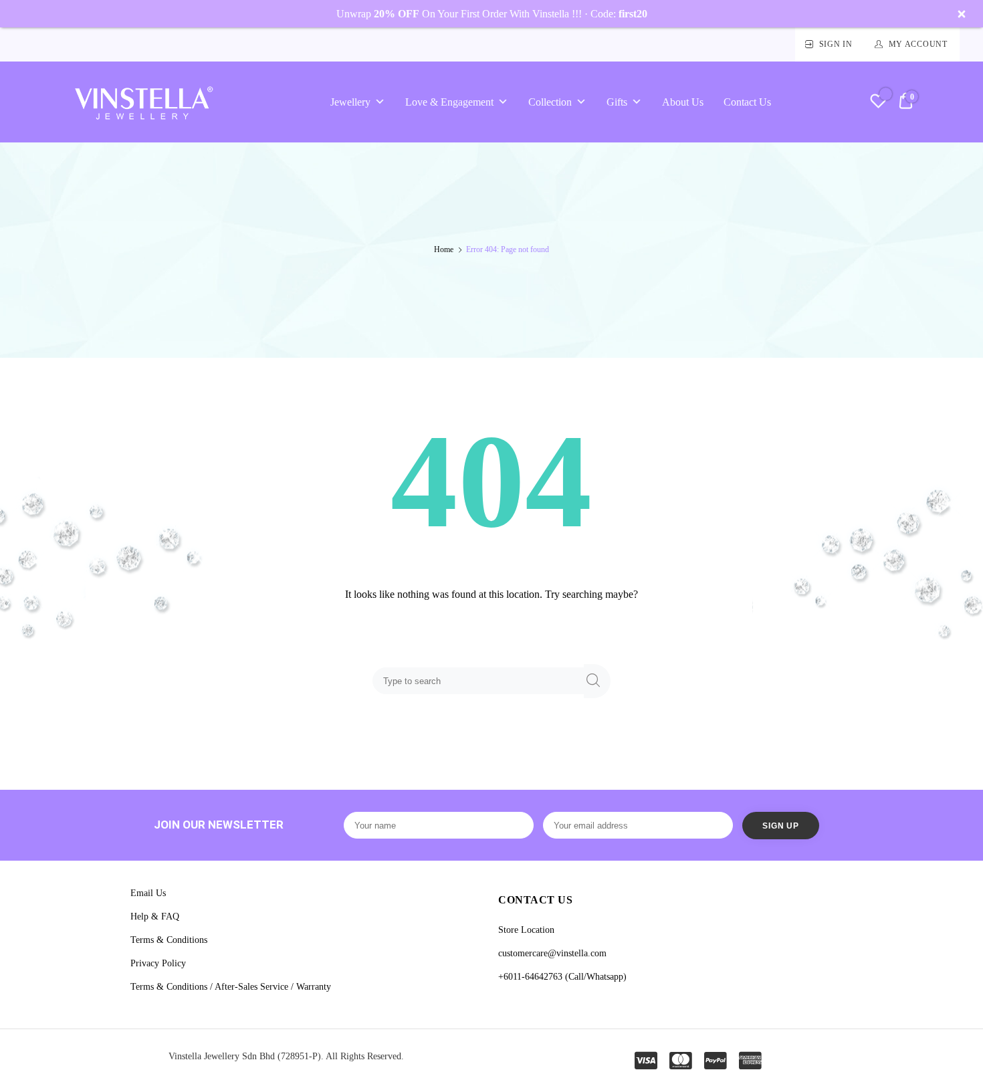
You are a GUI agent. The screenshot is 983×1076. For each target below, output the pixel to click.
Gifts (617, 102)
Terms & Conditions (168, 940)
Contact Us (747, 102)
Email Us (148, 893)
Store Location (526, 930)
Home (443, 249)
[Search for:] (480, 680)
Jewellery (350, 102)
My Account (918, 44)
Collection (550, 102)
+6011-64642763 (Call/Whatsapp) (562, 977)
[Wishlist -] (878, 102)
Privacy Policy (158, 963)
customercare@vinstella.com (552, 953)
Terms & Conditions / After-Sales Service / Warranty (230, 987)
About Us (682, 102)
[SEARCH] (597, 681)
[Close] (961, 14)
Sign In (836, 44)
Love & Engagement (449, 102)
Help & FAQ (154, 916)
